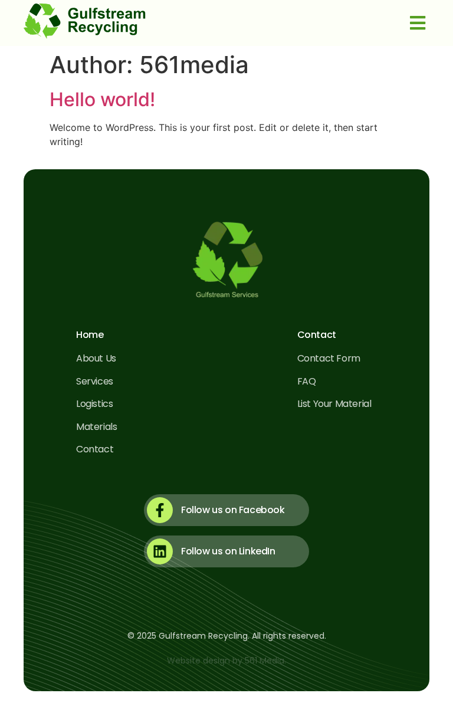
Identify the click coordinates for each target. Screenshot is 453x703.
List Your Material (334, 403)
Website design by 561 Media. (226, 660)
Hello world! (102, 99)
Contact (94, 449)
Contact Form (328, 358)
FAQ (306, 381)
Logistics (94, 403)
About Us (96, 358)
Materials (96, 426)
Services (94, 381)
